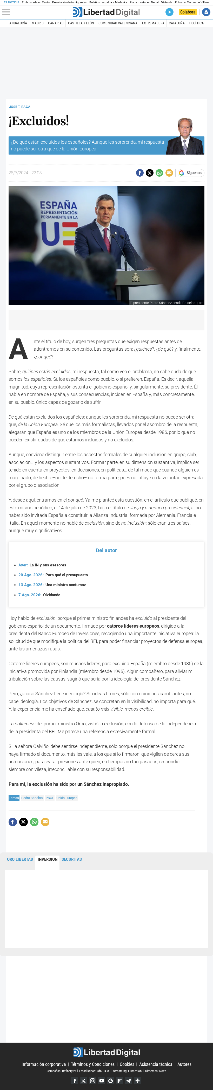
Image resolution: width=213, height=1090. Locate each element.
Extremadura (153, 23)
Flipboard (119, 1081)
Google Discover (110, 1081)
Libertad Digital (106, 1052)
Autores (184, 1064)
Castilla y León (81, 23)
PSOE (50, 798)
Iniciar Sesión (206, 12)
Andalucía (18, 23)
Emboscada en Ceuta (36, 2)
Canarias (55, 23)
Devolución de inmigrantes (69, 2)
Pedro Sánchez (32, 798)
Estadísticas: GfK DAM (94, 1071)
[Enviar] (159, 173)
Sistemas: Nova (155, 1071)
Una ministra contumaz (52, 584)
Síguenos (194, 173)
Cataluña (177, 23)
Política (196, 23)
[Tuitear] (149, 173)
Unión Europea (66, 798)
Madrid (38, 23)
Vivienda (166, 2)
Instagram (92, 1081)
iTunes (137, 1081)
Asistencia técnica (155, 1064)
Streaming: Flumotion (127, 1071)
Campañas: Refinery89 (61, 1071)
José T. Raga (19, 107)
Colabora (187, 12)
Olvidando (39, 595)
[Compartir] (140, 173)
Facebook (74, 1081)
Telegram (128, 1081)
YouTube (101, 1081)
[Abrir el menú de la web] (36, 12)
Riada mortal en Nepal (144, 2)
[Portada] (106, 12)
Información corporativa (44, 1064)
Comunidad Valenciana (117, 23)
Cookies (127, 1064)
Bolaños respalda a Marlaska (108, 2)
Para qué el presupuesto (53, 575)
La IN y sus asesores (42, 565)
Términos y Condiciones (93, 1064)
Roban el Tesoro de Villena (192, 2)
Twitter (83, 1081)
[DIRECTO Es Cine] (169, 12)
